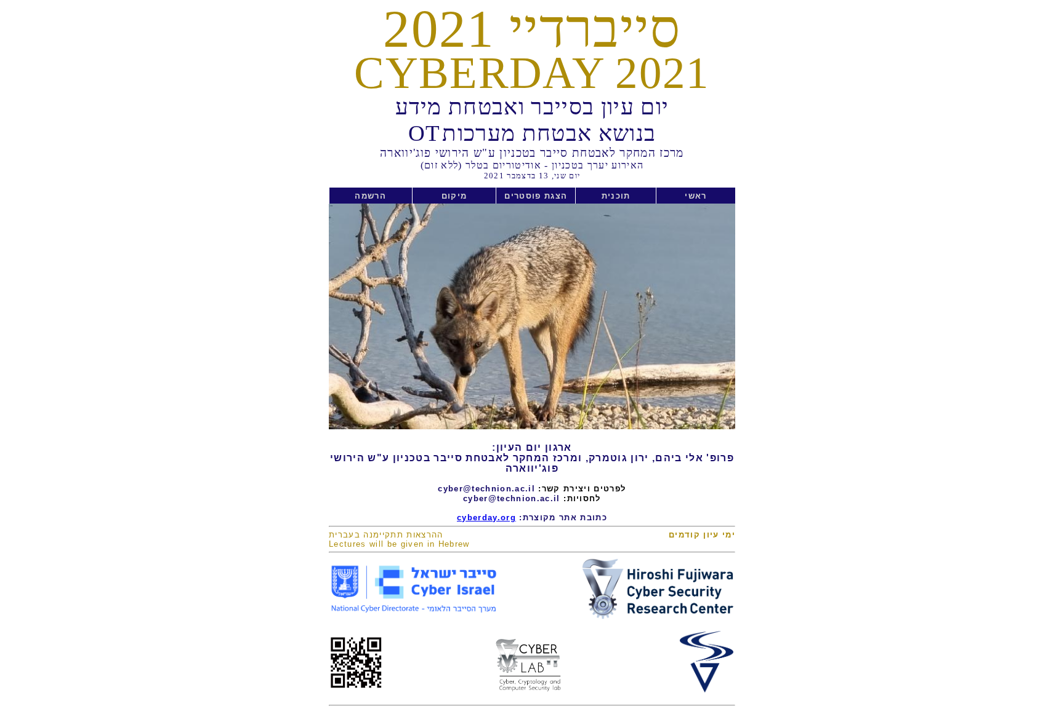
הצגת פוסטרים (535, 195)
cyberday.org (486, 517)
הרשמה (371, 195)
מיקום (454, 195)
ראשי (696, 195)
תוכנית (616, 195)
